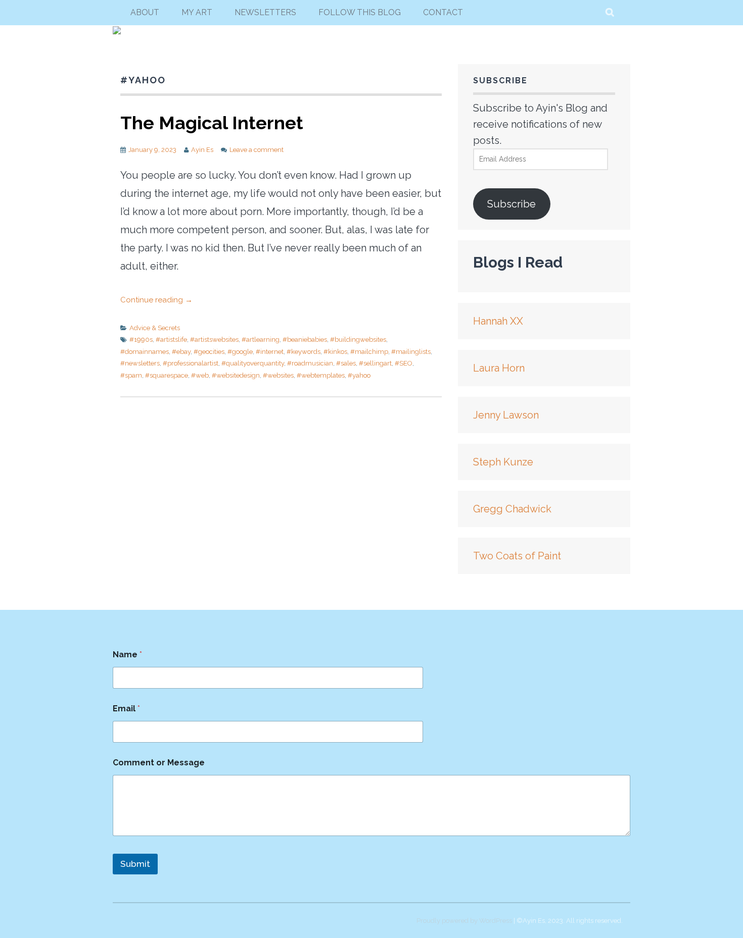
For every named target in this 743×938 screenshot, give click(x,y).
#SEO (403, 363)
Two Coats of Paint (517, 556)
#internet (270, 351)
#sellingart (375, 363)
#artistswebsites (214, 339)
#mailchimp (369, 351)
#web (200, 375)
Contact (443, 12)
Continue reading (156, 299)
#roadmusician (310, 363)
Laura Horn (499, 368)
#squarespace (166, 375)
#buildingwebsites (358, 339)
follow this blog (359, 12)
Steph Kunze (503, 462)
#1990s (141, 339)
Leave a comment (256, 149)
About (144, 12)
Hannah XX (498, 321)
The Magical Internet (211, 122)
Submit (135, 864)
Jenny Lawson (506, 415)
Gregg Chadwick (512, 509)
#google (240, 351)
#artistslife (171, 339)
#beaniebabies (305, 339)
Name (127, 654)
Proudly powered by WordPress (464, 920)
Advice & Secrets (154, 328)
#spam (131, 375)
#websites (278, 375)
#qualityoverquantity (252, 363)
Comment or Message (159, 762)
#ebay (181, 351)
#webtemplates (321, 375)
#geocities (209, 351)
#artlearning (261, 339)
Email (126, 708)
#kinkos (335, 351)
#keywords (303, 351)
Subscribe (511, 204)
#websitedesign (236, 375)
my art (196, 12)
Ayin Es (202, 149)
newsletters (265, 12)
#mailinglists (411, 351)
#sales (346, 363)
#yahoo (359, 375)
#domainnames (144, 351)
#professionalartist (190, 363)
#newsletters (140, 363)
